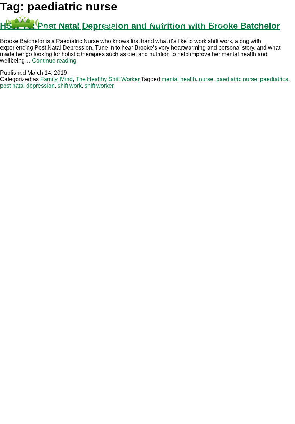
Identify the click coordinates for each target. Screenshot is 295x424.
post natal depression (27, 86)
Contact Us (189, 23)
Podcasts (152, 23)
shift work (70, 86)
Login (220, 23)
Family (48, 79)
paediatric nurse (236, 79)
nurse (206, 79)
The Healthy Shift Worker (108, 79)
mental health (179, 79)
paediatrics (274, 79)
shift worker (99, 86)
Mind (66, 79)
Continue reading (54, 60)
